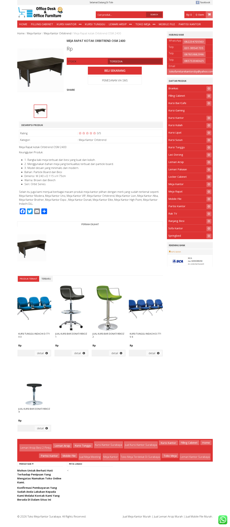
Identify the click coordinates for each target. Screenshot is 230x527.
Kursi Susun (175, 140)
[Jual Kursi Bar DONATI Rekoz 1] (71, 309)
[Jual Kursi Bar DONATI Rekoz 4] (34, 383)
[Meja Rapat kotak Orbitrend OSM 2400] (31, 248)
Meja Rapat (175, 191)
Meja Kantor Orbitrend (57, 33)
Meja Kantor (34, 33)
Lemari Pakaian (177, 169)
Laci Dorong (175, 154)
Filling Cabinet (42, 24)
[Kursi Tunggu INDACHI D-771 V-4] (146, 309)
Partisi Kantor (190, 24)
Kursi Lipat (174, 132)
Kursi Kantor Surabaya (108, 445)
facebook (205, 2)
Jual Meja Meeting (89, 457)
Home (23, 24)
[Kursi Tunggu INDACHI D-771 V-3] (34, 309)
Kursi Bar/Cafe (177, 103)
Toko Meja (142, 24)
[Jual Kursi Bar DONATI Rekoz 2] (109, 309)
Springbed (174, 235)
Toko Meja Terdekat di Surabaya (140, 457)
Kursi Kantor (66, 24)
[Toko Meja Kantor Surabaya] (40, 15)
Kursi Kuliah (175, 125)
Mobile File (167, 24)
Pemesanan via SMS (115, 80)
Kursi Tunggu (95, 24)
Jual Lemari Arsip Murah (168, 516)
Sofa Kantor (175, 228)
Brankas (173, 88)
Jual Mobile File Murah (199, 516)
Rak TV (172, 213)
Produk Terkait (28, 278)
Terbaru (46, 278)
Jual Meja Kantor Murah (137, 516)
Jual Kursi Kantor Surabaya (141, 445)
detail (40, 353)
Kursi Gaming (176, 110)
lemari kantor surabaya (195, 457)
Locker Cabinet (177, 176)
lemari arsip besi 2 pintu (35, 447)
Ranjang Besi (176, 221)
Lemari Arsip (118, 24)
